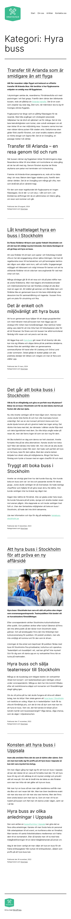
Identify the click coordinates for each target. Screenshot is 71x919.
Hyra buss (24, 209)
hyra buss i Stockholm (54, 698)
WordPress (17, 910)
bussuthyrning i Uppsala (34, 824)
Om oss (41, 13)
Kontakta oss (60, 13)
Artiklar (50, 13)
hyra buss (28, 340)
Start (33, 13)
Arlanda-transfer (39, 102)
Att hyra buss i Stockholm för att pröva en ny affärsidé (34, 554)
